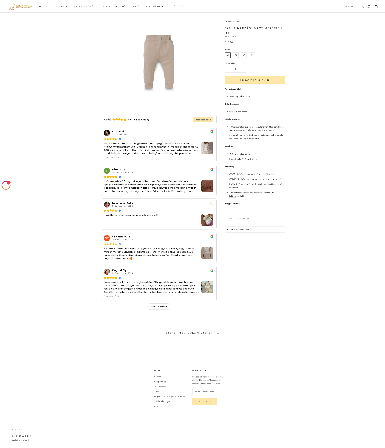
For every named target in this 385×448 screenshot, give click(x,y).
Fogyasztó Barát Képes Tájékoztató (169, 396)
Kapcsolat (158, 406)
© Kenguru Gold (21, 436)
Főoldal (43, 6)
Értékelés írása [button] (203, 120)
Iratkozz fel (204, 401)
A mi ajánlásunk (156, 6)
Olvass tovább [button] (111, 157)
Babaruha (61, 6)
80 (244, 55)
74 (236, 55)
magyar (349, 6)
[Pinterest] (248, 219)
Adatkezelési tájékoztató (164, 401)
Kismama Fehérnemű (113, 6)
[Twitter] (244, 219)
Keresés (157, 376)
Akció (135, 6)
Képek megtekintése (238, 229)
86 (252, 55)
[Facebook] (240, 219)
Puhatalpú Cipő (84, 6)
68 (227, 55)
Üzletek (178, 6)
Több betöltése (159, 306)
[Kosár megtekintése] (376, 6)
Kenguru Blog (160, 381)
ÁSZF (156, 391)
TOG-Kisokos (160, 386)
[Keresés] (369, 6)
